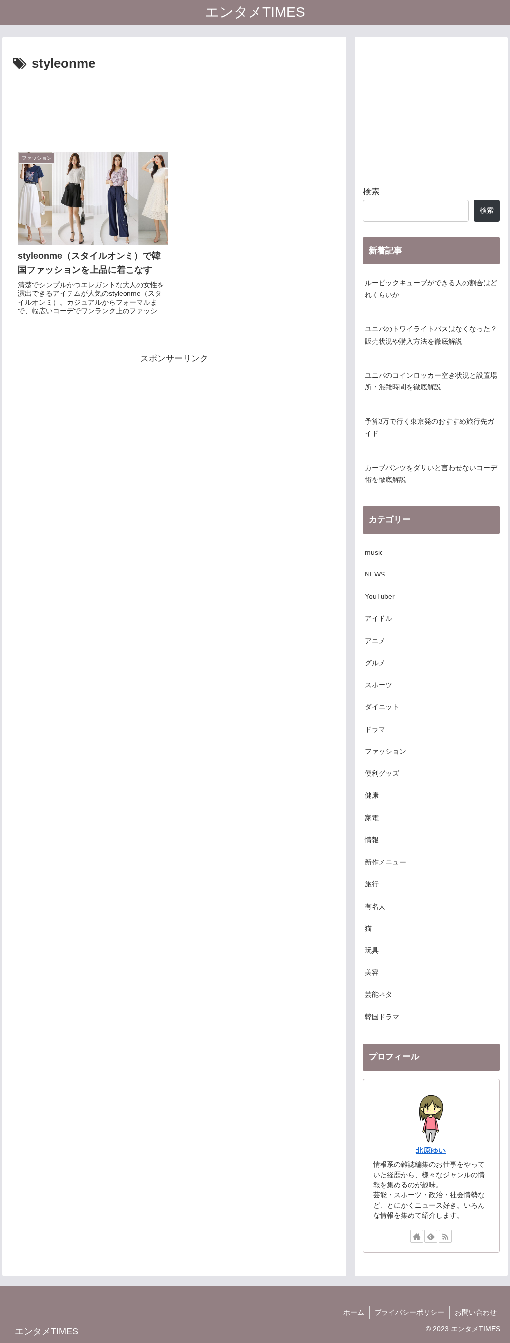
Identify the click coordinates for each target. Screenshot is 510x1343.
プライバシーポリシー (409, 1312)
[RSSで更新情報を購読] (445, 1236)
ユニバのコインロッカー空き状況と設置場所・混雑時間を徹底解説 (431, 381)
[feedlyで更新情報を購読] (430, 1236)
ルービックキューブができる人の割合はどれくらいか (431, 288)
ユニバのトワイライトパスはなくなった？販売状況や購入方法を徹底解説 (431, 335)
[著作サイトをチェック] (416, 1236)
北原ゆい (431, 1150)
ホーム (353, 1312)
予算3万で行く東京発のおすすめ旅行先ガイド (429, 427)
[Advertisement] (174, 105)
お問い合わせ (476, 1312)
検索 (371, 191)
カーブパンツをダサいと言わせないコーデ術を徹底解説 (431, 473)
